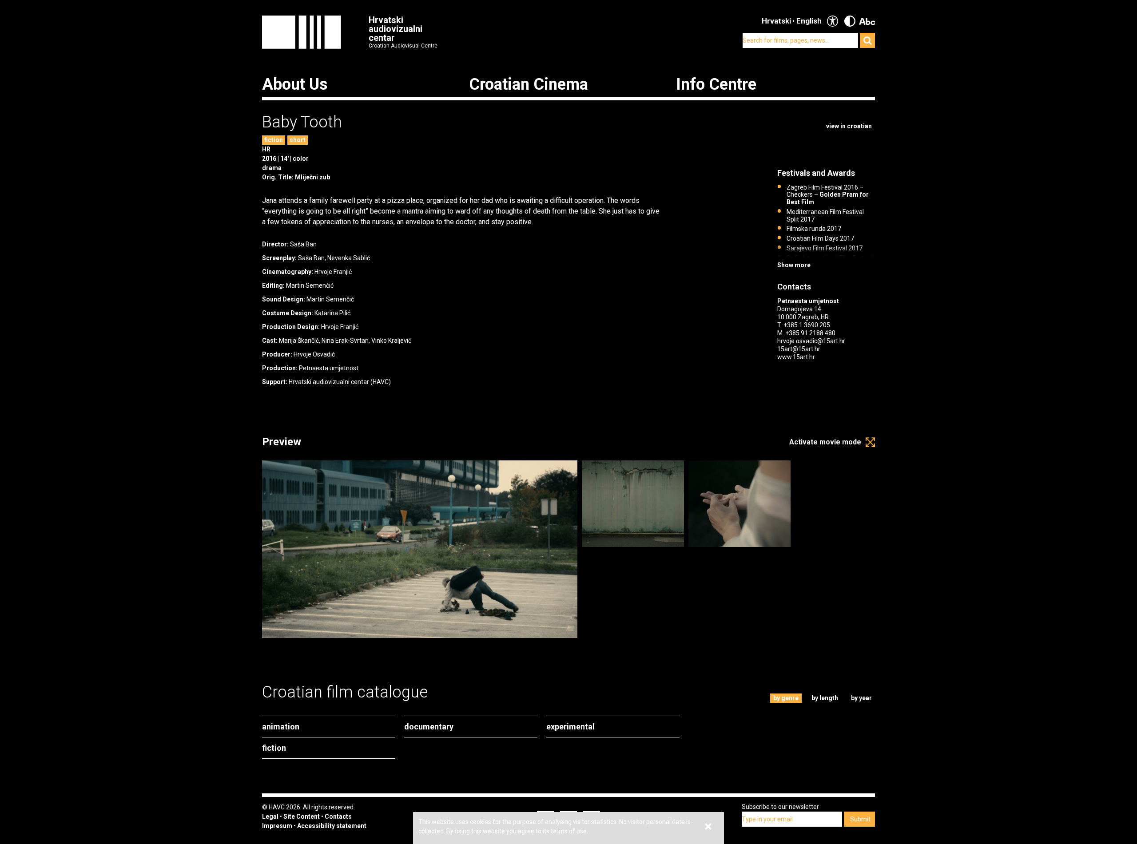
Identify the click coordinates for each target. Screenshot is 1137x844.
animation (280, 726)
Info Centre (716, 84)
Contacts (338, 816)
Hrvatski (776, 20)
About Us (294, 84)
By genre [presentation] (786, 697)
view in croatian (849, 126)
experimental (570, 726)
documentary (428, 726)
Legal (270, 816)
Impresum (277, 825)
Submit (860, 819)
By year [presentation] (861, 697)
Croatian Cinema (528, 84)
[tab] (786, 698)
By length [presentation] (824, 697)
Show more (794, 265)
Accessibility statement (331, 825)
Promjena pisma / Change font (867, 21)
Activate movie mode (825, 442)
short (298, 139)
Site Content (301, 816)
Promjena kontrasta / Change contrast (850, 21)
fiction (273, 139)
